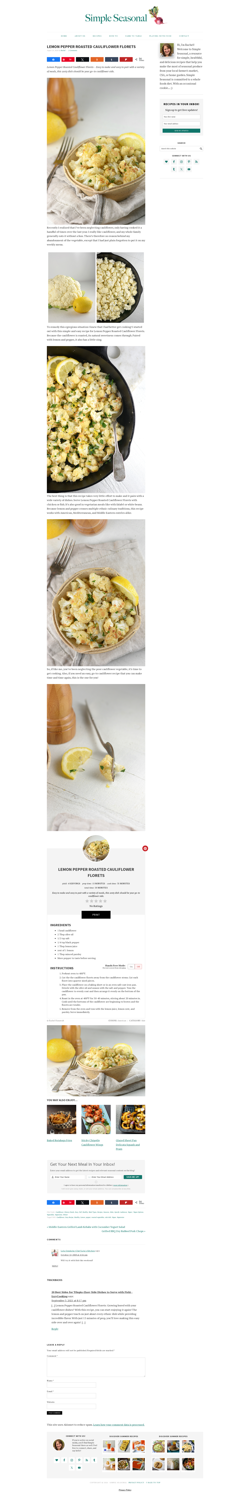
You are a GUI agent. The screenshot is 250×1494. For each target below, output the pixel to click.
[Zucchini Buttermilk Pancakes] (173, 1451)
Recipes (100, 1212)
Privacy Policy (136, 1482)
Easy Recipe (69, 1217)
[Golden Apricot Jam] (139, 1451)
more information (120, 1185)
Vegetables (50, 1215)
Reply (55, 1266)
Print (96, 914)
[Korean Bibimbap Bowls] (188, 1469)
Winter (65, 1215)
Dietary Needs (69, 1212)
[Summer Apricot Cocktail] (109, 1451)
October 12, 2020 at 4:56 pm (74, 1254)
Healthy (85, 1212)
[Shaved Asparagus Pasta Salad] (158, 1451)
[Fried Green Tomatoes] (109, 1469)
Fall (80, 1212)
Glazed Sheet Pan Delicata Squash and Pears (128, 1145)
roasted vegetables (97, 1217)
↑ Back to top (153, 1482)
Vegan (114, 1217)
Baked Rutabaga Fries (59, 1140)
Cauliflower (60, 1212)
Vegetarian (58, 1215)
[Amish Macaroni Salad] (188, 1451)
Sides (112, 1212)
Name (50, 1380)
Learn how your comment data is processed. (119, 1424)
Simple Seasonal (125, 15)
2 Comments (72, 50)
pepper (88, 1217)
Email (50, 1391)
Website (51, 1402)
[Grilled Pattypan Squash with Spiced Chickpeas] (124, 1469)
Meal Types (92, 1212)
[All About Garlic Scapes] (173, 1469)
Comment (52, 1356)
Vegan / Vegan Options (135, 1212)
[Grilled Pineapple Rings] (124, 1451)
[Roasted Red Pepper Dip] (139, 1469)
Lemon (82, 1217)
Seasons (106, 1212)
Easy (76, 1212)
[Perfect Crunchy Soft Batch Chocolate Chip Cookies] (158, 1469)
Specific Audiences (120, 1212)
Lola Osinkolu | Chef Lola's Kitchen (78, 1250)
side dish (108, 1217)
